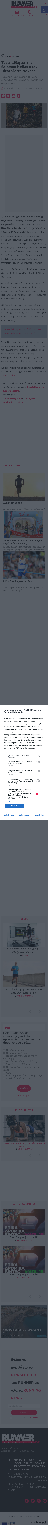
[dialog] (24, 762)
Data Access (24, 815)
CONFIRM (14, 806)
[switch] (38, 762)
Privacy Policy (38, 815)
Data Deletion (9, 815)
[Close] (43, 710)
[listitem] (24, 756)
